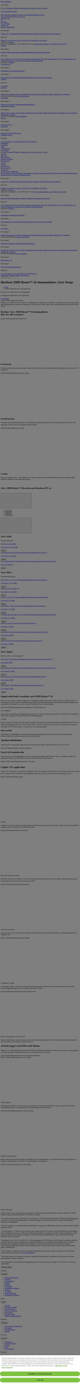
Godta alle (40, 1380)
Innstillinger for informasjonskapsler (40, 1374)
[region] (40, 1369)
